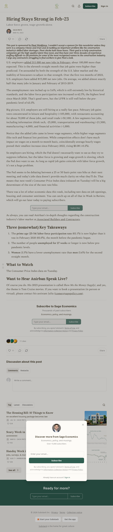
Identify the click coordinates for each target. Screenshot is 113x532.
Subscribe (56, 460)
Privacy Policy (77, 469)
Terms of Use (69, 467)
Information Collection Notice (56, 469)
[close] (83, 425)
